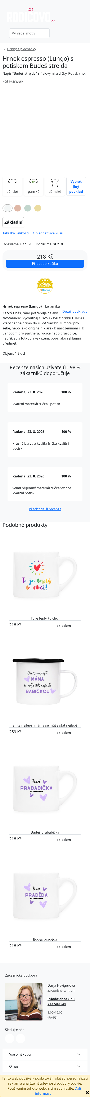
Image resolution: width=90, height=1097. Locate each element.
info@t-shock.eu (61, 999)
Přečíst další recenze (45, 509)
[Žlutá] (38, 208)
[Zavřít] (87, 1092)
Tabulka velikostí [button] (16, 233)
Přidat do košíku (45, 263)
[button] (76, 186)
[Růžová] (18, 208)
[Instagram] (10, 1038)
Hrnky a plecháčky (21, 49)
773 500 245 (57, 1004)
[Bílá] (8, 208)
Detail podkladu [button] (74, 311)
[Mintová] (28, 208)
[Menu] (84, 17)
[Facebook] (20, 1038)
